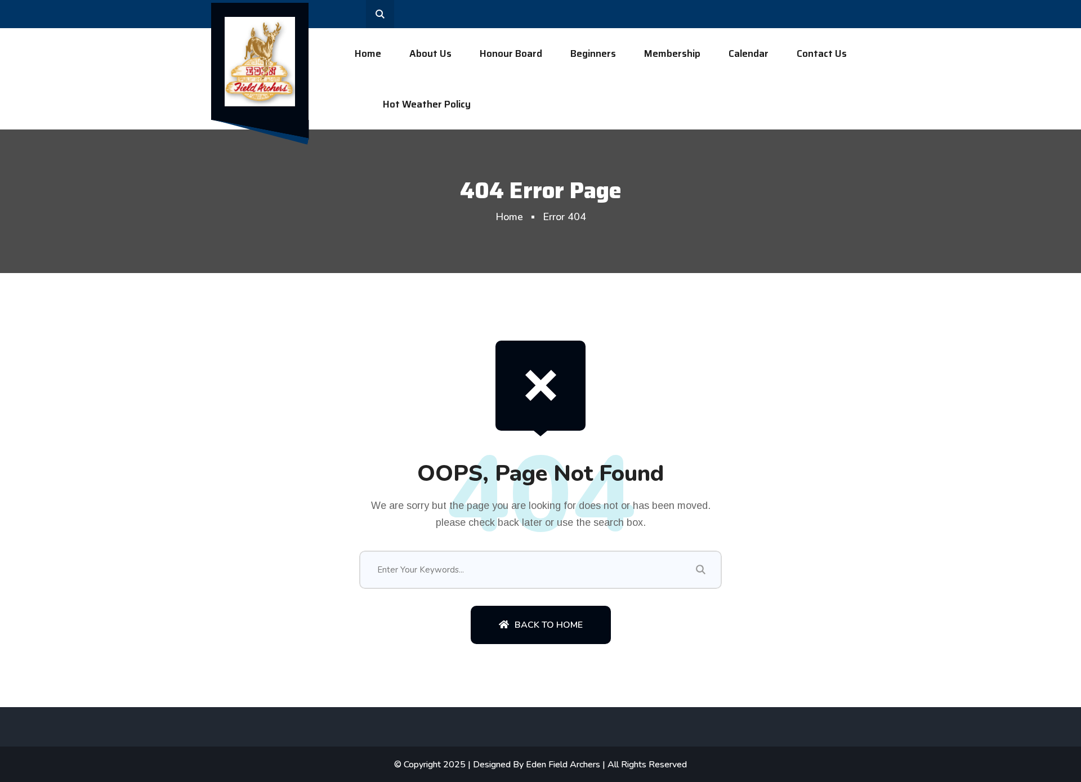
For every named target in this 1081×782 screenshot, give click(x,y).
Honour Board (511, 53)
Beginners (593, 53)
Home (368, 53)
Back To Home (549, 625)
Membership (672, 53)
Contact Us (822, 53)
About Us (430, 53)
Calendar (749, 53)
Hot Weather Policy (427, 104)
